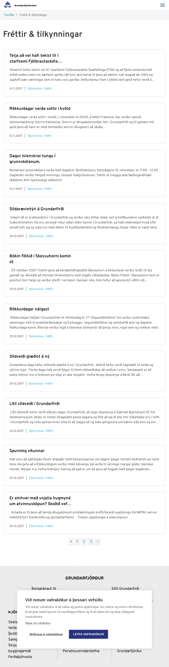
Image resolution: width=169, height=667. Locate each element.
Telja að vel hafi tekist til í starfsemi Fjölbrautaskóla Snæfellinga (33, 58)
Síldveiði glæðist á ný (29, 356)
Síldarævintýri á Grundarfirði (36, 209)
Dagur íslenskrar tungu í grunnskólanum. (32, 159)
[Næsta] (98, 542)
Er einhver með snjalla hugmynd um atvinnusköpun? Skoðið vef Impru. (39, 501)
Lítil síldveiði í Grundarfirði (34, 404)
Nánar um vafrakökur (37, 623)
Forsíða (9, 15)
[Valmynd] (164, 5)
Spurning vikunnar (27, 451)
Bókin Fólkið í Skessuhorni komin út (40, 259)
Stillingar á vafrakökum (46, 634)
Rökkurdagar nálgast (29, 309)
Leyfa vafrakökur (88, 634)
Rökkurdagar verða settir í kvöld (39, 109)
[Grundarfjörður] (21, 5)
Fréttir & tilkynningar (33, 15)
